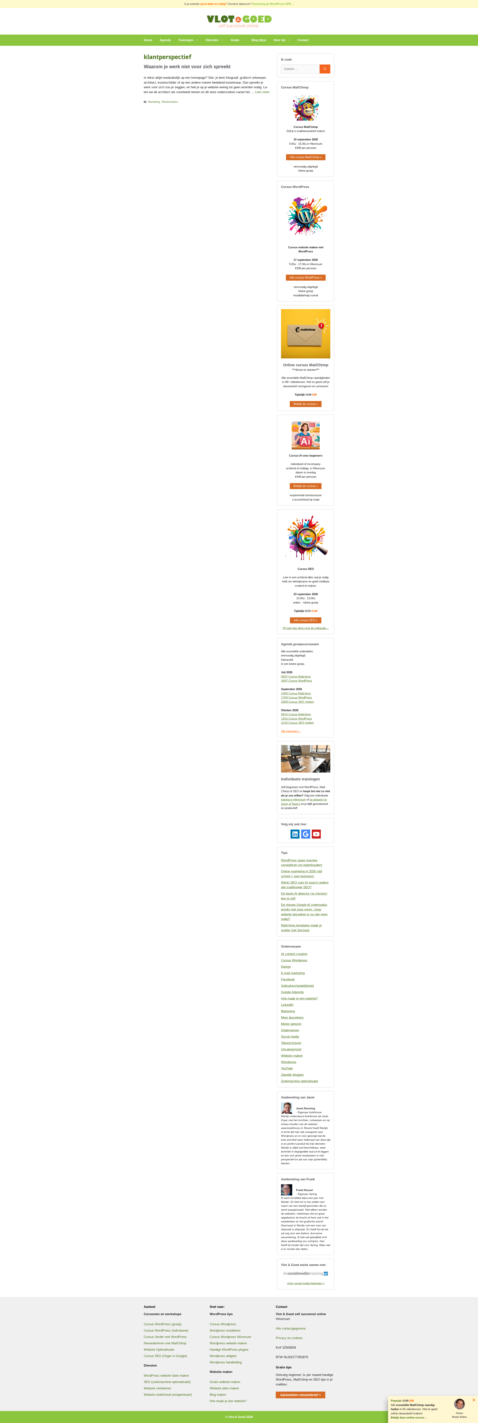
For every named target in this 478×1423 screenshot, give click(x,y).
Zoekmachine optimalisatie (299, 1081)
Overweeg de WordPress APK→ (273, 3)
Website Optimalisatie (159, 1349)
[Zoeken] (325, 69)
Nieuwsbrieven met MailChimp (165, 1343)
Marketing (154, 101)
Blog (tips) (259, 40)
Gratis (235, 40)
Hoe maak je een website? (299, 998)
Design (286, 966)
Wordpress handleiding (226, 1362)
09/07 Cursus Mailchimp (296, 676)
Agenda (165, 40)
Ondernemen (290, 1030)
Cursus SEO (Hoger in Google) (165, 1356)
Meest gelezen (291, 1024)
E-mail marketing (293, 973)
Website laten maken (224, 1388)
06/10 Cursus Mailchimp (296, 714)
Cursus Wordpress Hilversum (230, 1337)
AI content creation (294, 954)
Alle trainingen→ (291, 731)
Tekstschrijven (169, 101)
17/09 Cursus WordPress (296, 697)
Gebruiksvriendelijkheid (297, 986)
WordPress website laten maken (166, 1375)
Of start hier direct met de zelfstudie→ (306, 628)
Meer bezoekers (292, 1017)
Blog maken (218, 1394)
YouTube (287, 1068)
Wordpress (288, 1062)
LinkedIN (287, 1005)
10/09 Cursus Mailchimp (296, 693)
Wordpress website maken (228, 1343)
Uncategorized (291, 1049)
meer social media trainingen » (305, 1283)
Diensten (212, 40)
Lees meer (262, 92)
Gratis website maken (225, 1382)
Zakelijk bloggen (292, 1075)
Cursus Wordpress (294, 960)
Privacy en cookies (289, 1338)
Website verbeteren (157, 1388)
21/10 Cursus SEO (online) (297, 722)
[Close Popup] (474, 1401)
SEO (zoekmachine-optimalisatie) (167, 1382)
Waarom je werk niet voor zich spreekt (187, 66)
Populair (396, 1400)
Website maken (292, 1055)
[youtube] (316, 834)
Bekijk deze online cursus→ (409, 1417)
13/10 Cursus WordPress (296, 718)
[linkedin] (295, 834)
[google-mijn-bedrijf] (305, 834)
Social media (290, 1036)
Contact (303, 40)
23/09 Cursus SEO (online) (297, 701)
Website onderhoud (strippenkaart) (168, 1394)
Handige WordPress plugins (229, 1349)
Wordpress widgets (223, 1356)
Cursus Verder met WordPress (165, 1337)
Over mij (279, 40)
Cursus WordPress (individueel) (166, 1330)
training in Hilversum (293, 799)
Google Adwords (292, 992)
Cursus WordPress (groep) (162, 1324)
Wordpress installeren (225, 1330)
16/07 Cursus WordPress (296, 680)
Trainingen (185, 40)
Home (148, 40)
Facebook (288, 979)
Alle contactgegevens (291, 1328)
